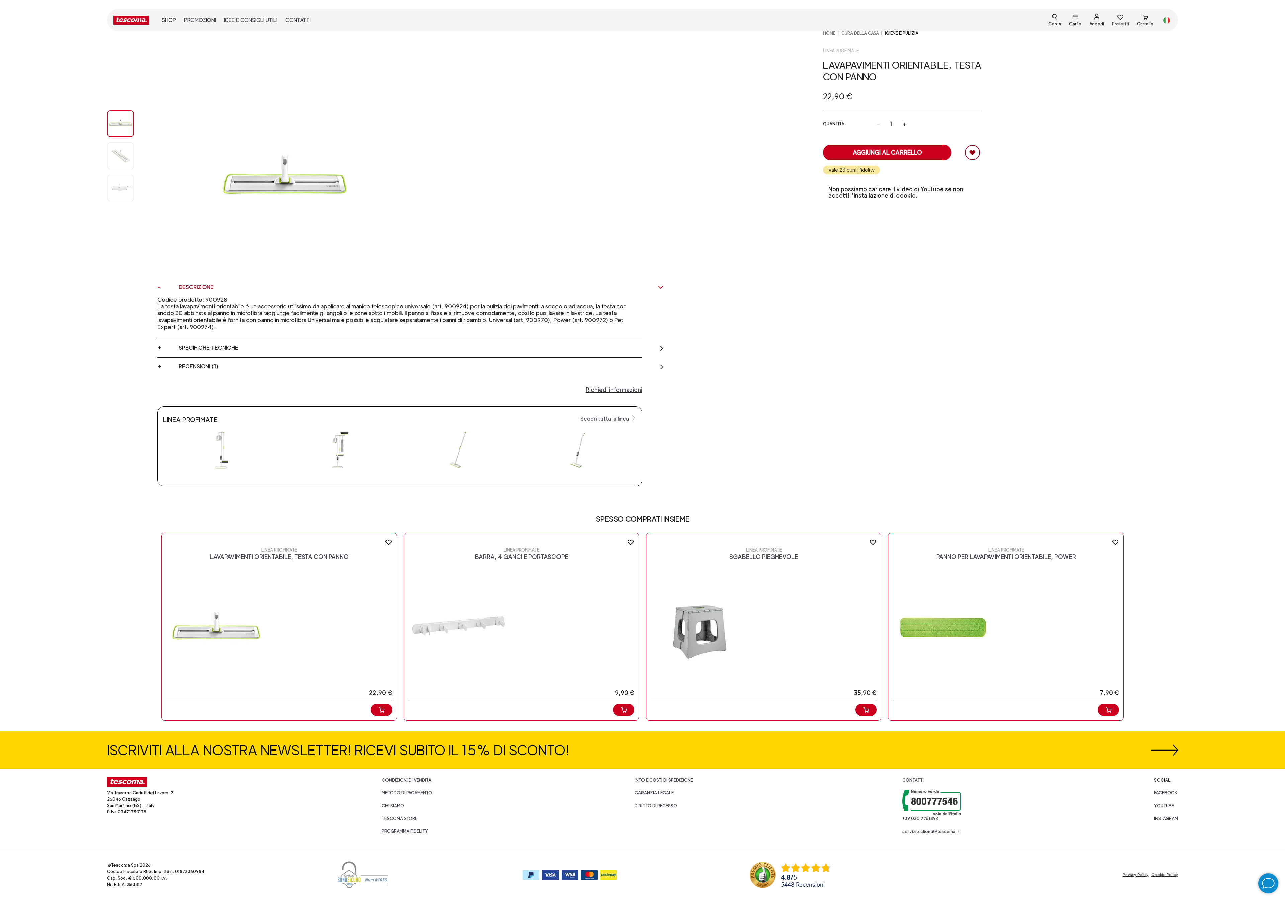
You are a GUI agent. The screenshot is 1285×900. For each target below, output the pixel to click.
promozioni (200, 20)
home (829, 33)
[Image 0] (127, 123)
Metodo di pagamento (407, 792)
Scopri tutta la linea (605, 419)
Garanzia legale (654, 792)
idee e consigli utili (250, 20)
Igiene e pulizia (901, 33)
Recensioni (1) (198, 366)
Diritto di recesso (656, 805)
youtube (1164, 805)
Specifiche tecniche (208, 348)
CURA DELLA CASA (860, 33)
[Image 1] (127, 155)
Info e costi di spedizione (664, 780)
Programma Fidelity (405, 831)
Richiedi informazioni (614, 389)
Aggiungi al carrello (887, 152)
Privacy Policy (1136, 874)
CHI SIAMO (393, 805)
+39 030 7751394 (920, 818)
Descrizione (196, 287)
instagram (1166, 818)
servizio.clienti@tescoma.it (931, 831)
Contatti (913, 780)
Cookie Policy (1164, 874)
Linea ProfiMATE (841, 50)
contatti (298, 20)
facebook (1166, 792)
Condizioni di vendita (406, 780)
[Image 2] (127, 188)
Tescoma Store (399, 818)
